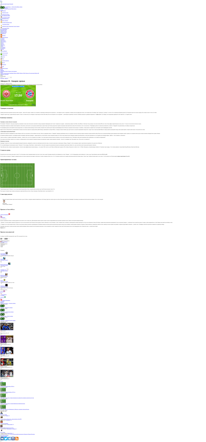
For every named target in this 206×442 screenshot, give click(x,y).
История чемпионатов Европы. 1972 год (7, 392)
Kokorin (7, 415)
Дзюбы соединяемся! (4, 423)
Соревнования (3, 10)
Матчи (1, 9)
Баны (7, 71)
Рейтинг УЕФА (22, 73)
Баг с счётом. (2, 432)
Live (1, 5)
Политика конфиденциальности (18, 434)
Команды (2, 49)
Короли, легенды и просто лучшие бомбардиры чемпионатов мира (12, 403)
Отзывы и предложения (12, 71)
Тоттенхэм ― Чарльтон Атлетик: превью (7, 320)
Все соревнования (3, 29)
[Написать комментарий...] (103, 248)
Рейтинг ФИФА (17, 73)
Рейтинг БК (37, 73)
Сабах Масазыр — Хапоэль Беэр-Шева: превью (13, 6)
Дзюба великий (10, 424)
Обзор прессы (13, 8)
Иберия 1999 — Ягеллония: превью (7, 311)
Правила (29, 434)
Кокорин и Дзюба (3, 414)
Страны (1, 73)
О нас (11, 434)
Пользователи (3, 71)
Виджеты (33, 434)
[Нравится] (0, 256)
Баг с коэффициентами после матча (6, 427)
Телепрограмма (6, 73)
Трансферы (11, 73)
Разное (1, 72)
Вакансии (26, 434)
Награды (27, 73)
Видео (1, 69)
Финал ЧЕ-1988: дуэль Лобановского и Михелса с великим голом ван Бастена (14, 409)
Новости (6, 7)
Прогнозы (9, 8)
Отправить (2, 250)
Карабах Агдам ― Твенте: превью (6, 316)
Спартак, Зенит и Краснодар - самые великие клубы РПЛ (11, 419)
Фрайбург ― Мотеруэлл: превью (6, 307)
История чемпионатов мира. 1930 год (7, 386)
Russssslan (8, 420)
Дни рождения (31, 73)
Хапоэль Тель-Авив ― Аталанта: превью (8, 303)
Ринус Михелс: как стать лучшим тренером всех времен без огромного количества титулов (17, 397)
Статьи (5, 8)
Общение (2, 70)
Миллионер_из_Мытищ (11, 428)
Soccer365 (2, 78)
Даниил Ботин (9, 433)
